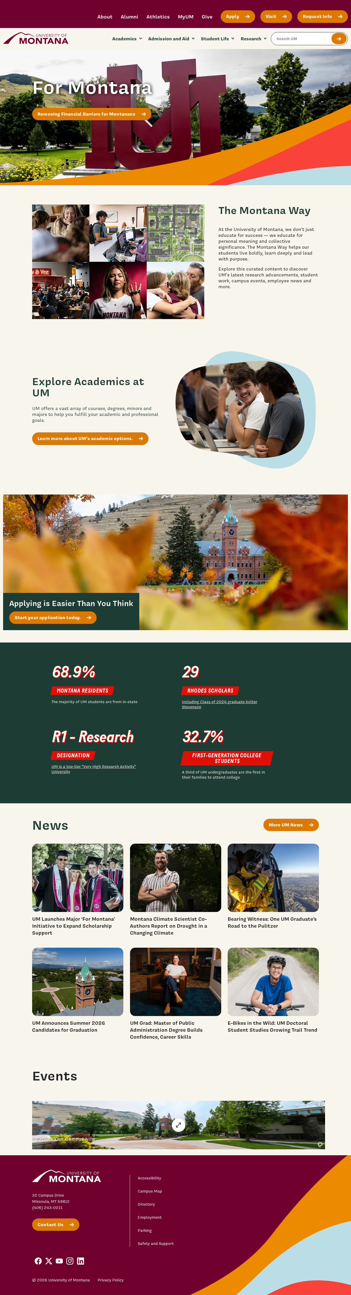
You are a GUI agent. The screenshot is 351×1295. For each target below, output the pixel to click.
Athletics (158, 16)
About (105, 16)
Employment (150, 1217)
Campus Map (150, 1191)
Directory (146, 1204)
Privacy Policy (111, 1280)
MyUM (185, 16)
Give (207, 16)
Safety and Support (156, 1243)
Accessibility (149, 1178)
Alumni (129, 16)
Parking (145, 1230)
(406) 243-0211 (47, 1207)
